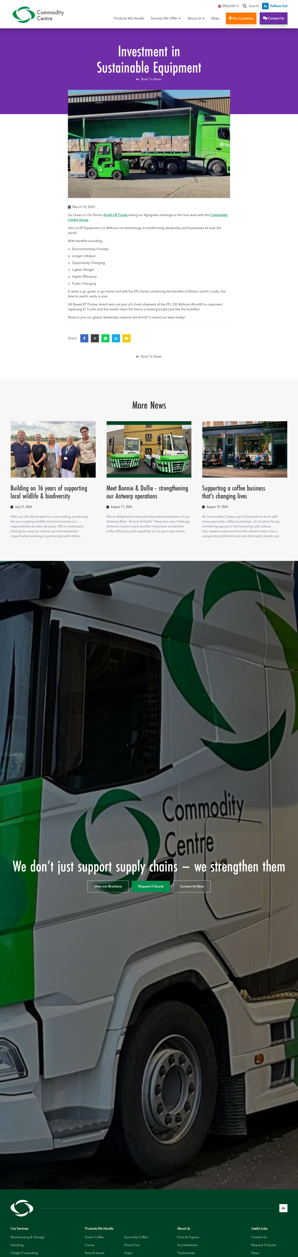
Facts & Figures (188, 1237)
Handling (17, 1245)
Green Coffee (94, 1237)
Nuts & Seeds (94, 1253)
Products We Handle (129, 18)
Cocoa (89, 1245)
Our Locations (241, 18)
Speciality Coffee (136, 1237)
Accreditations (187, 1245)
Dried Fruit (131, 1245)
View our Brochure (108, 886)
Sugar (128, 1253)
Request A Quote (151, 886)
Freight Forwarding (24, 1253)
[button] (228, 6)
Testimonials (186, 1253)
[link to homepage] (38, 15)
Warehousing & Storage (28, 1237)
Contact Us (273, 18)
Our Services (19, 1228)
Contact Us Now (192, 886)
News (215, 18)
